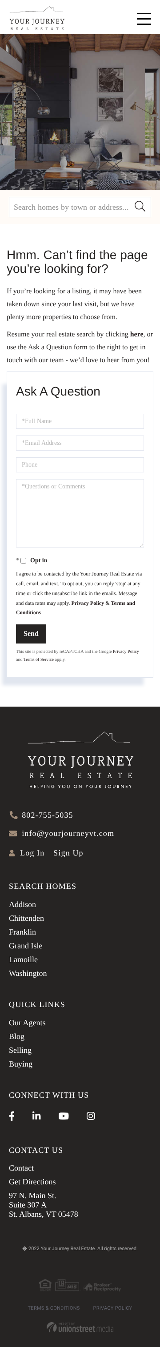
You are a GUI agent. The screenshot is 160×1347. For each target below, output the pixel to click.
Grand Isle (25, 945)
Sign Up (68, 852)
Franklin (22, 931)
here (137, 334)
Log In (32, 852)
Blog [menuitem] (16, 1036)
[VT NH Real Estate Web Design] (80, 1327)
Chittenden (26, 918)
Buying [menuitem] (20, 1063)
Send (31, 633)
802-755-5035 (47, 815)
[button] (140, 207)
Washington (28, 973)
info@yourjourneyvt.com (68, 833)
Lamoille (23, 959)
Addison (22, 904)
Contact (21, 1167)
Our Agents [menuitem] (27, 1022)
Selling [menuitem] (20, 1050)
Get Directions (32, 1181)
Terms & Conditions (54, 1308)
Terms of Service (39, 659)
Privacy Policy (88, 603)
